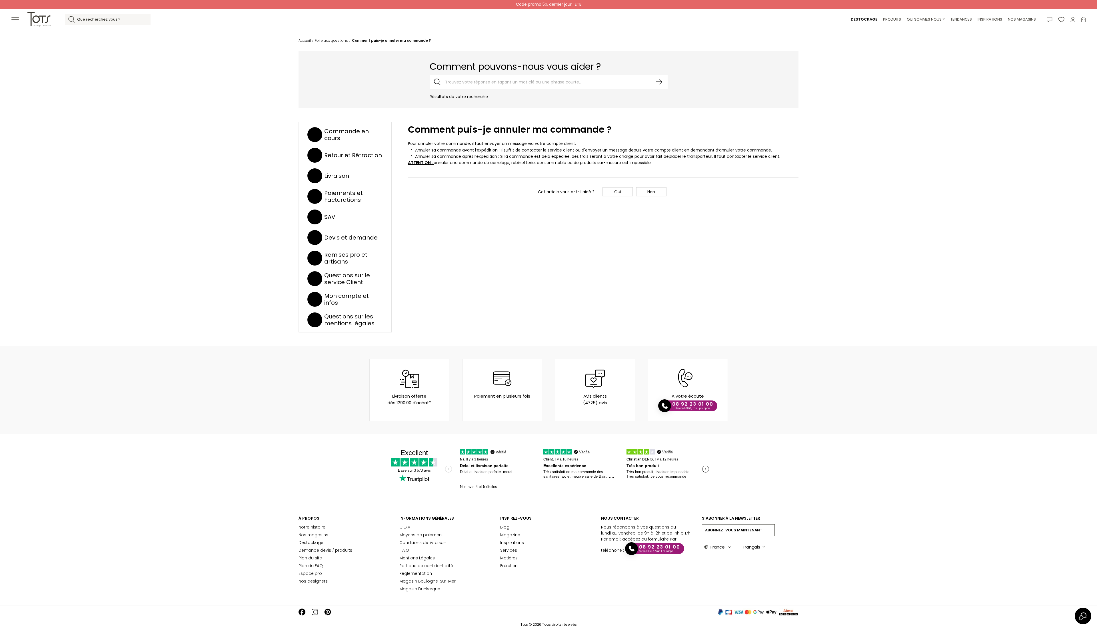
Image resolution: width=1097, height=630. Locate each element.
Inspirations (512, 542)
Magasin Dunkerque (419, 589)
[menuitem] (864, 19)
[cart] (1083, 19)
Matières (509, 558)
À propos (309, 518)
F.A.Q (404, 550)
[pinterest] (327, 612)
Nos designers (313, 581)
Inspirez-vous (516, 518)
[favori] (1061, 19)
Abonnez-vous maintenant (733, 530)
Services (508, 550)
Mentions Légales (417, 558)
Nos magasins (313, 535)
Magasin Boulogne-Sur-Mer (427, 581)
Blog (504, 527)
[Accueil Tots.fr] (39, 19)
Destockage (311, 542)
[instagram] (315, 612)
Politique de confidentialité (426, 566)
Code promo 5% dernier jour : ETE (548, 4)
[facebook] (302, 612)
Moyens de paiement (421, 535)
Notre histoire (312, 527)
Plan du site (310, 558)
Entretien (509, 566)
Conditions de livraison (422, 542)
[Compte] (1073, 19)
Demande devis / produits (325, 550)
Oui (617, 192)
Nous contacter (620, 518)
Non (651, 192)
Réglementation (415, 573)
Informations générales (426, 518)
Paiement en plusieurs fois (502, 396)
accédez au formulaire (645, 539)
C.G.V (404, 527)
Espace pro (310, 573)
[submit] (659, 82)
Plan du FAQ (311, 566)
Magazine (510, 535)
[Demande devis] (1049, 19)
